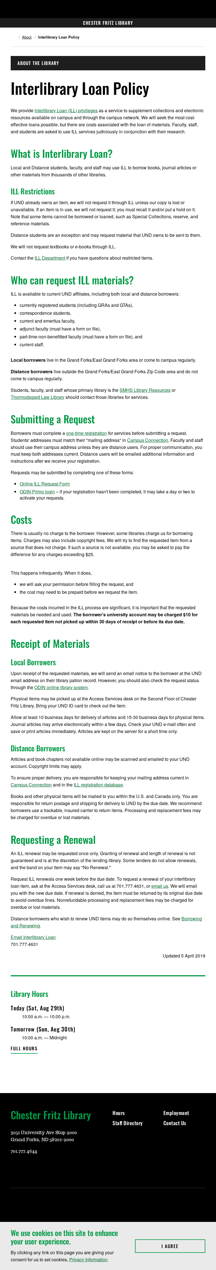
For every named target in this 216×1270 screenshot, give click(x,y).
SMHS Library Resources (145, 390)
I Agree (183, 1246)
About (27, 37)
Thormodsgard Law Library (37, 397)
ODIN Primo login (37, 491)
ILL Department (50, 258)
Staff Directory (127, 1123)
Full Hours (24, 1048)
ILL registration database (98, 784)
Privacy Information (88, 1259)
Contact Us (175, 1123)
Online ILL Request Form (45, 483)
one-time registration (86, 433)
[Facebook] (28, 1168)
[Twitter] (42, 1168)
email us (159, 886)
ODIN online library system (61, 687)
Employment (176, 1112)
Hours (118, 1112)
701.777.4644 (24, 1151)
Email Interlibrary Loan (33, 937)
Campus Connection (147, 440)
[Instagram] (15, 1168)
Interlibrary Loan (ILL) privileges (66, 110)
